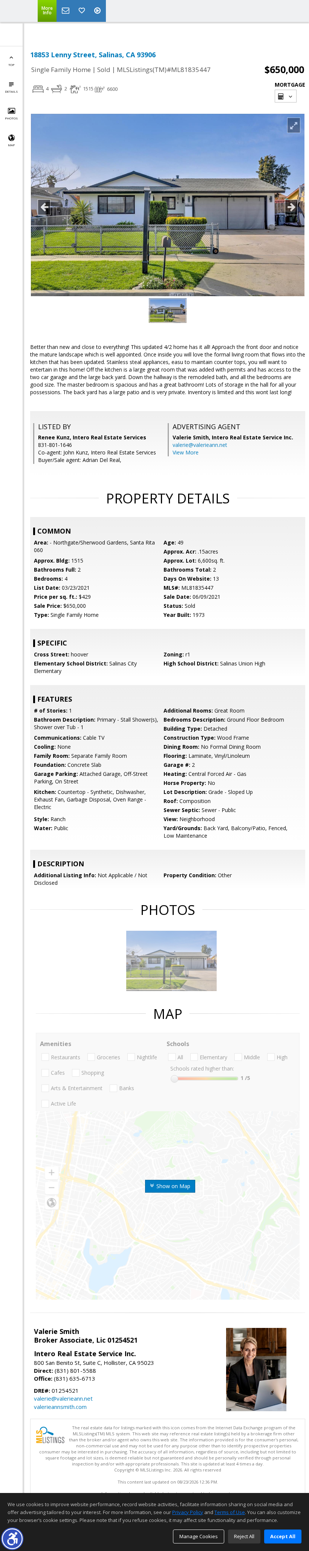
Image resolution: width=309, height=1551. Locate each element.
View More (186, 452)
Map (11, 145)
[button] (12, 1538)
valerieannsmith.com (60, 1406)
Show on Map (172, 1186)
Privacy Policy (187, 1512)
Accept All (282, 1536)
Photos (11, 118)
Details (11, 91)
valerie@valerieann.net (200, 444)
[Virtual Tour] (98, 11)
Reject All (244, 1536)
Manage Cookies (198, 1536)
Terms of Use (229, 1512)
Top (11, 65)
